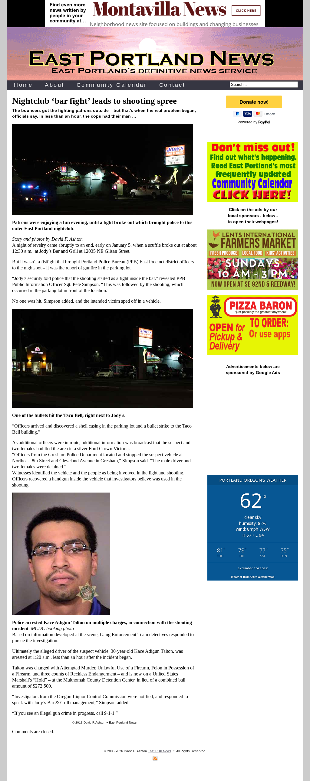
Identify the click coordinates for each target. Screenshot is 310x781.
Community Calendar (112, 85)
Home (23, 85)
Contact (172, 85)
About (54, 85)
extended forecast (253, 568)
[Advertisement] (252, 431)
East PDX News (159, 751)
